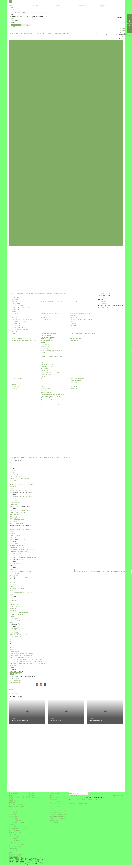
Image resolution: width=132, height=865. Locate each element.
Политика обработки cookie (71, 50)
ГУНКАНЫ (110, 153)
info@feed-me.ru (16, 27)
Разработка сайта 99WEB (78, 803)
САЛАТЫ (110, 184)
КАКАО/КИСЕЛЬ (112, 194)
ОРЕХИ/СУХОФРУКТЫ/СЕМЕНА (20, 64)
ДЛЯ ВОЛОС (111, 88)
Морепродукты (112, 202)
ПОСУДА (12, 49)
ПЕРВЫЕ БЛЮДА (113, 170)
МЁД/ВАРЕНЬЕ (14, 54)
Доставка (110, 206)
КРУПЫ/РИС (111, 47)
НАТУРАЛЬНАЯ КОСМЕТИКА (19, 60)
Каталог (110, 43)
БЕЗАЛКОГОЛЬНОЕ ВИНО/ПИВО (20, 45)
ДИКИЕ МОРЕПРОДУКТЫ (18, 50)
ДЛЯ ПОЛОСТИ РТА (114, 92)
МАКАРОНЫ (111, 54)
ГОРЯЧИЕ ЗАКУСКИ (114, 182)
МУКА (109, 56)
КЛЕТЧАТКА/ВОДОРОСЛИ (21, 307)
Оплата (109, 208)
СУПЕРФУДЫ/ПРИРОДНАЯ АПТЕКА (21, 78)
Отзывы (64, 43)
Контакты (110, 245)
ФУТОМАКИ (111, 143)
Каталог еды (13, 793)
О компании (111, 210)
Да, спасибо (16, 25)
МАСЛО (110, 74)
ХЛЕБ (11, 86)
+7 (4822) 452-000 (16, 678)
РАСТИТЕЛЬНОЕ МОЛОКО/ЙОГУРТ (21, 70)
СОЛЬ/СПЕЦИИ (14, 74)
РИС (108, 168)
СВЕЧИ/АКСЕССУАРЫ (114, 86)
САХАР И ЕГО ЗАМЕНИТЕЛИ (18, 72)
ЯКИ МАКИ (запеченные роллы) (52, 357)
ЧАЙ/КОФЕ (111, 196)
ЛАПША (110, 167)
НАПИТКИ (12, 58)
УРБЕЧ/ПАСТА (14, 84)
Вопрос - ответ (34, 797)
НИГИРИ (110, 155)
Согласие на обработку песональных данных (78, 52)
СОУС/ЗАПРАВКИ (15, 76)
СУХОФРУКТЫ (112, 108)
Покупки (32, 795)
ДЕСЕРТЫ (12, 47)
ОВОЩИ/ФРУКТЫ (15, 62)
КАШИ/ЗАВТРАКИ (113, 49)
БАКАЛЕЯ (12, 43)
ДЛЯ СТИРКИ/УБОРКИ (115, 94)
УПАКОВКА (13, 82)
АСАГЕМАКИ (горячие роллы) (51, 351)
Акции (109, 204)
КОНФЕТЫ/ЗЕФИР (113, 115)
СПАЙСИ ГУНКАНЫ (113, 157)
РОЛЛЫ (110, 137)
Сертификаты (66, 45)
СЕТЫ (109, 159)
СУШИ (109, 151)
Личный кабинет (16, 682)
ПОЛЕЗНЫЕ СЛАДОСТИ (17, 68)
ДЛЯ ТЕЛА (110, 96)
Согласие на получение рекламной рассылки (78, 54)
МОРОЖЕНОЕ (14, 56)
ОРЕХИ (109, 104)
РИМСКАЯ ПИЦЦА (113, 172)
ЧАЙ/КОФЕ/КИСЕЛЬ (16, 88)
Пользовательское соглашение (73, 49)
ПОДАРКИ (12, 66)
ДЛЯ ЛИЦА (111, 90)
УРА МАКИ (111, 145)
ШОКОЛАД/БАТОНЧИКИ (17, 90)
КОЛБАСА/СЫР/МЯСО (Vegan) (19, 52)
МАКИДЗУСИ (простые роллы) (52, 345)
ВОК (108, 165)
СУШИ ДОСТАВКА (15, 80)
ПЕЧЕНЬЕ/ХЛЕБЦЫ (114, 117)
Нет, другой (26, 25)
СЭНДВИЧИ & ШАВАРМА (50, 372)
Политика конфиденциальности (73, 47)
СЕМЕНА (110, 106)
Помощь (32, 793)
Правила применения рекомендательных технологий (81, 56)
